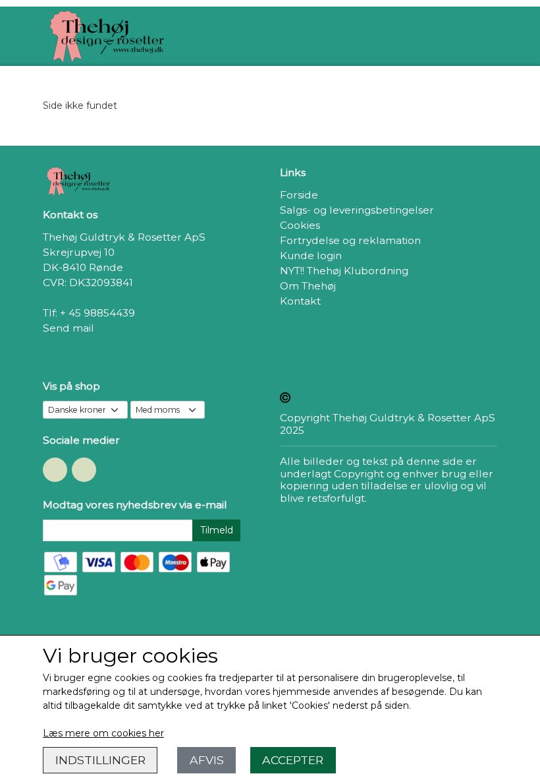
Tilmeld (216, 530)
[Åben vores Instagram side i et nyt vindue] (84, 470)
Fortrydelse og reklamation (350, 240)
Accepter (292, 760)
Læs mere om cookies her (103, 733)
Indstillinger (100, 760)
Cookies (300, 225)
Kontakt (300, 301)
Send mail (68, 328)
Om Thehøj (308, 286)
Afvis (207, 760)
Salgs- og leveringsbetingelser (357, 210)
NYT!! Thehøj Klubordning (344, 270)
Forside (299, 195)
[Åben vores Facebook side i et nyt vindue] (55, 470)
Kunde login (311, 255)
